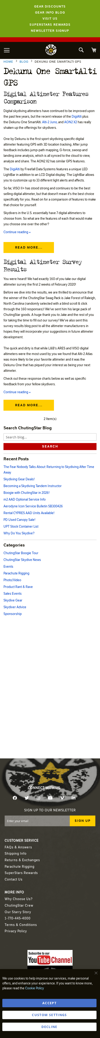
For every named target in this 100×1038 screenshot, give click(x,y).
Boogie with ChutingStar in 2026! (26, 493)
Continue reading (16, 232)
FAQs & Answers (18, 847)
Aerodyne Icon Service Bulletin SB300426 (33, 506)
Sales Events (12, 594)
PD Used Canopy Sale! (19, 520)
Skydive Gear (12, 600)
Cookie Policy (34, 988)
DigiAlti (77, 117)
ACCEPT (49, 1003)
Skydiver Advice (14, 607)
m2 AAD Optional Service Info (24, 500)
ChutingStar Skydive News (22, 560)
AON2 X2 (70, 122)
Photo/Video (12, 580)
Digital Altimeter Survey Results (42, 265)
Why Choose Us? (19, 899)
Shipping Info (16, 854)
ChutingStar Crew (19, 906)
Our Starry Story (18, 912)
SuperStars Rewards (21, 873)
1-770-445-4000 (17, 918)
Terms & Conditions (21, 925)
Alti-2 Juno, (49, 122)
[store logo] (51, 50)
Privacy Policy (16, 931)
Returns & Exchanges (22, 860)
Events (8, 567)
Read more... (29, 247)
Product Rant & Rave (18, 587)
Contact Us (14, 879)
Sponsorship (12, 614)
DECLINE (49, 1026)
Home (8, 62)
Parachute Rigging (16, 573)
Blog (24, 62)
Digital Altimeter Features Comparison (45, 97)
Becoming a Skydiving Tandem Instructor (32, 486)
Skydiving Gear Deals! (19, 479)
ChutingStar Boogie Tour (20, 553)
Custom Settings (49, 1015)
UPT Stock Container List (20, 527)
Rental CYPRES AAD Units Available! (28, 513)
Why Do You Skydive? (18, 533)
